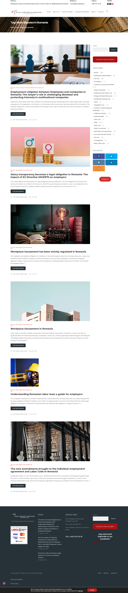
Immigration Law (99, 105)
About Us (106, 573)
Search (95, 46)
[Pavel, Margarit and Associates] (27, 11)
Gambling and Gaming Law (102, 99)
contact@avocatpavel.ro (77, 4)
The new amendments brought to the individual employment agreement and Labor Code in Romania (48, 470)
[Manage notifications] (4, 583)
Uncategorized (98, 140)
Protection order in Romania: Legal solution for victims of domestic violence (49, 555)
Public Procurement (100, 128)
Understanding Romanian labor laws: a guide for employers (47, 394)
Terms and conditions (17, 579)
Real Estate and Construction (103, 131)
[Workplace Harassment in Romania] (50, 301)
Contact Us (105, 179)
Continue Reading (18, 114)
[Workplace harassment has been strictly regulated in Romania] (50, 224)
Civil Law (96, 78)
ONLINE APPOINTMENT (82, 12)
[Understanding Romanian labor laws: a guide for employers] (25, 372)
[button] (107, 11)
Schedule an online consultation (105, 59)
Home (49, 12)
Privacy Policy (14, 583)
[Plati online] (19, 535)
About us (56, 12)
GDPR (96, 102)
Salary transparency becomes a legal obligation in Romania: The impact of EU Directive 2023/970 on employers (49, 175)
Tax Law (96, 137)
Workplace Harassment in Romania (32, 328)
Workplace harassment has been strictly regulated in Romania (48, 251)
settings (80, 591)
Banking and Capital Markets (102, 75)
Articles (13, 87)
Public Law (97, 125)
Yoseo (40, 573)
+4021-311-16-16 (96, 4)
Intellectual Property (100, 113)
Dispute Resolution (21, 87)
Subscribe (96, 542)
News (95, 122)
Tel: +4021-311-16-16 (73, 537)
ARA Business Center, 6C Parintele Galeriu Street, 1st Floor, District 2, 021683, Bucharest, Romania (39, 4)
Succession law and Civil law (102, 134)
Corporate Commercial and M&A (104, 84)
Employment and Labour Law (35, 87)
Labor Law (97, 119)
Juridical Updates (99, 116)
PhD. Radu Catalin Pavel (20, 120)
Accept (92, 590)
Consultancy (97, 81)
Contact (101, 12)
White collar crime (99, 143)
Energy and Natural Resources (103, 96)
